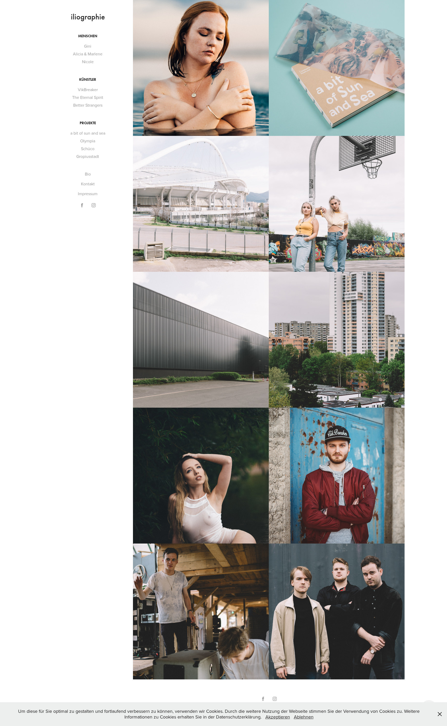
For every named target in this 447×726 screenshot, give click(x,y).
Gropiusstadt (87, 156)
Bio (88, 174)
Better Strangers (87, 105)
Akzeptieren (277, 717)
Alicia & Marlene (87, 54)
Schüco (87, 148)
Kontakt (88, 184)
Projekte (88, 123)
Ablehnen (304, 717)
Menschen (87, 36)
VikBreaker (88, 89)
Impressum (88, 193)
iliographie (88, 16)
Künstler (87, 79)
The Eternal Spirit (87, 97)
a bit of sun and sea (87, 133)
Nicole (88, 61)
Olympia (87, 141)
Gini (87, 46)
